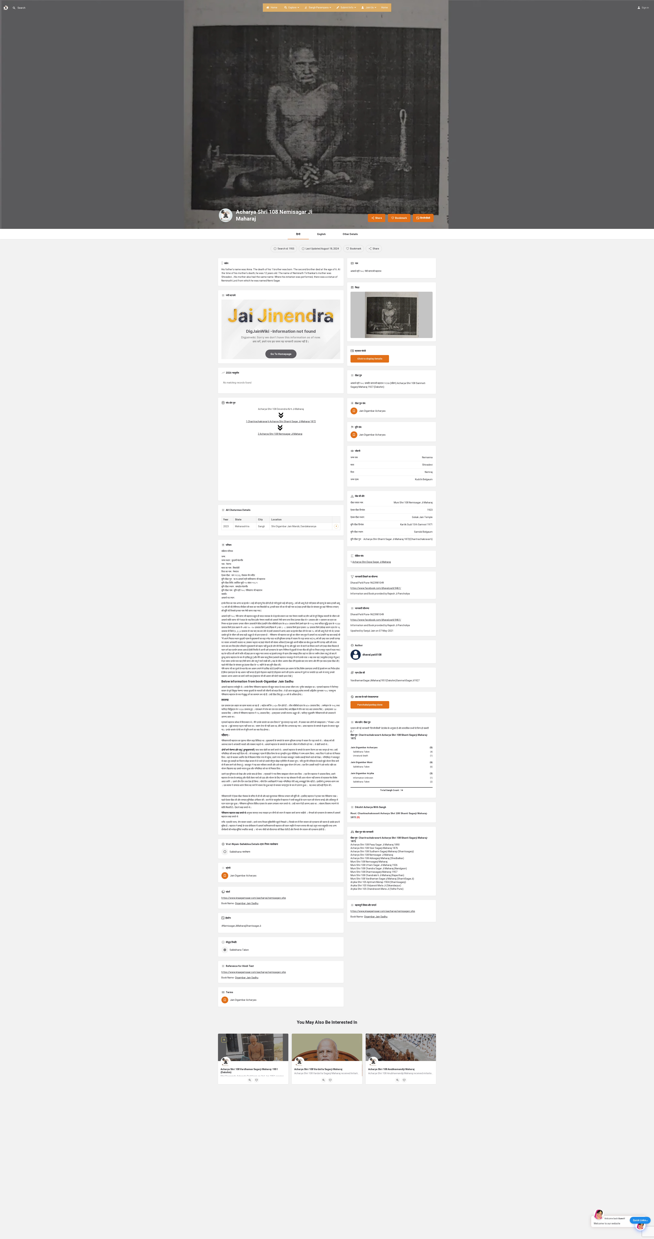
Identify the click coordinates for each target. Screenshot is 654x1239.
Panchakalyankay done (369, 704)
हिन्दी (298, 234)
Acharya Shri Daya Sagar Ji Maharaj (371, 562)
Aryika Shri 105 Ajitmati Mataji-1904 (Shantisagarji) (378, 882)
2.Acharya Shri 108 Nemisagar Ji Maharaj (280, 434)
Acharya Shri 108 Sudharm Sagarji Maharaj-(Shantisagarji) (382, 851)
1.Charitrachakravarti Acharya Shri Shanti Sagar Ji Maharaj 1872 (281, 421)
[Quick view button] (250, 1080)
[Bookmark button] (256, 1080)
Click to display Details (369, 358)
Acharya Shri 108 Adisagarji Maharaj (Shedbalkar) (377, 858)
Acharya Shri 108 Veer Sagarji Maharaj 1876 (374, 848)
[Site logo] (6, 7)
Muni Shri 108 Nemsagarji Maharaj (369, 861)
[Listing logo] (225, 215)
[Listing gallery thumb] (392, 315)
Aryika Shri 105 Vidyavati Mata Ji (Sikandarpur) (376, 885)
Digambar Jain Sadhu (246, 903)
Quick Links (639, 1220)
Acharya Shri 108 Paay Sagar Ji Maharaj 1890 (375, 844)
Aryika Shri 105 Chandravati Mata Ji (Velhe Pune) (377, 889)
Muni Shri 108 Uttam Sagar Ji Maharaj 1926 (374, 865)
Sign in (645, 7)
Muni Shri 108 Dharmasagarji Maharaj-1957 (374, 872)
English (321, 234)
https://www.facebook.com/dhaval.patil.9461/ (376, 588)
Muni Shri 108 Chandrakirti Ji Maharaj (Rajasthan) (377, 875)
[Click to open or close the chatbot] (640, 1225)
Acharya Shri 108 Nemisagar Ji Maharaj (372, 854)
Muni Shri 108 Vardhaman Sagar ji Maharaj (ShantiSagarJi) (382, 878)
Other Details (350, 234)
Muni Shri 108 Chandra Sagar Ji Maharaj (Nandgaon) (379, 868)
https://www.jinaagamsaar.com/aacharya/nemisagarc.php (253, 898)
